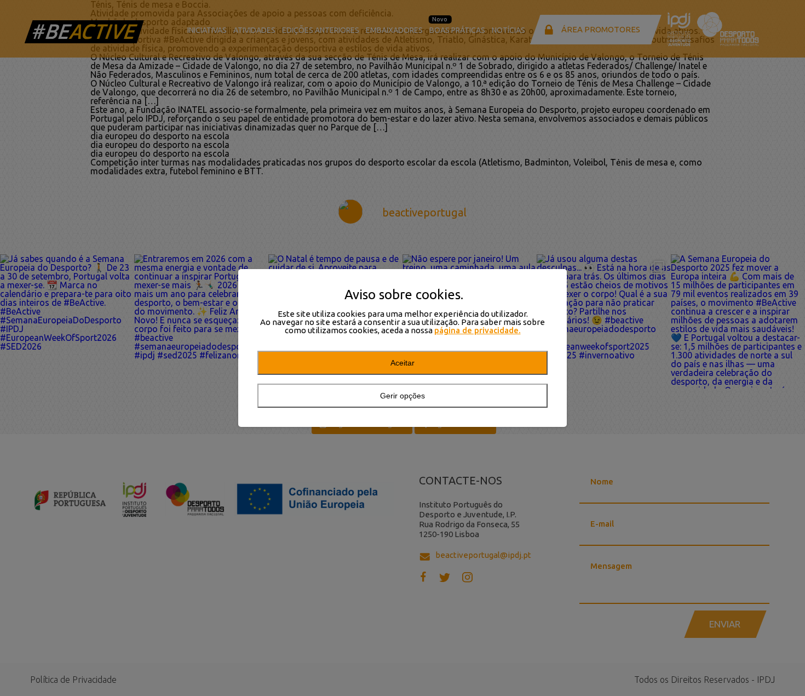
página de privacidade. (477, 330)
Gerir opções (402, 395)
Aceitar (402, 362)
